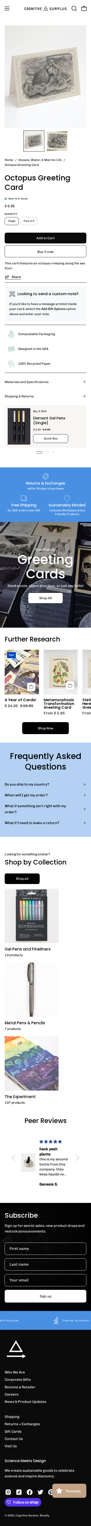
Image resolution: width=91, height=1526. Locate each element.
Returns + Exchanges (22, 1424)
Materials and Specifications (27, 382)
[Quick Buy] (70, 685)
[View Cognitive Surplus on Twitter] (40, 1492)
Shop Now (45, 728)
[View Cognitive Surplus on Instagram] (8, 1492)
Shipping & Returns (19, 396)
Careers (11, 1394)
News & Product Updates (25, 1402)
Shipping (12, 1417)
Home (9, 160)
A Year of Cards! (20, 700)
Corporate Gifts (18, 1379)
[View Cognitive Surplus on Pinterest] (51, 1492)
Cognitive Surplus (26, 1515)
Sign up (45, 1296)
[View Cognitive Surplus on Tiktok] (18, 1492)
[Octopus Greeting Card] (33, 141)
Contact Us (14, 1439)
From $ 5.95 (54, 713)
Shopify (44, 1515)
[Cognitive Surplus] (45, 8)
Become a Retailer (20, 1387)
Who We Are (15, 1372)
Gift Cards (13, 1431)
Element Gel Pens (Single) (49, 420)
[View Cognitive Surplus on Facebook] (29, 1492)
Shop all (22, 878)
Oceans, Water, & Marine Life (40, 160)
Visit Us (11, 1446)
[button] (73, 8)
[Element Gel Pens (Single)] (19, 426)
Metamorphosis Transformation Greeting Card (59, 703)
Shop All (45, 598)
